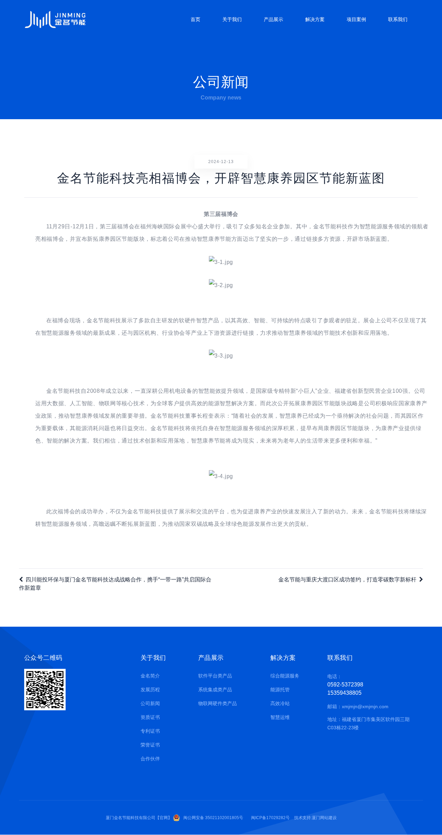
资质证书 (150, 717)
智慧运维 (280, 717)
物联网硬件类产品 (217, 703)
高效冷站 (280, 703)
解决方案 (315, 19)
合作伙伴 (150, 758)
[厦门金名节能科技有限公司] (55, 19)
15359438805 (344, 693)
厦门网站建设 (324, 817)
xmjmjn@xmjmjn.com (365, 706)
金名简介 (150, 676)
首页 (195, 19)
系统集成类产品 (215, 689)
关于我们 (232, 19)
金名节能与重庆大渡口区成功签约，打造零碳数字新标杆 (347, 579)
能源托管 (280, 689)
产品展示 (273, 19)
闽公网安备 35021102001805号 (213, 817)
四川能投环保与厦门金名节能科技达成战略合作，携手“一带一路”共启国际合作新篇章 (115, 584)
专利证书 (150, 731)
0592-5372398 (345, 684)
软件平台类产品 (215, 676)
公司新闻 (150, 703)
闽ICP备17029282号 (270, 817)
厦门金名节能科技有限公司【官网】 (139, 817)
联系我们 (397, 19)
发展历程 (150, 689)
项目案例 (356, 19)
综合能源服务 (284, 676)
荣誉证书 (150, 745)
